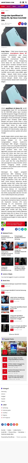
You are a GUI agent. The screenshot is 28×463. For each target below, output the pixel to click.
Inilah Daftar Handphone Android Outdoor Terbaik (7, 253)
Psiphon (5, 415)
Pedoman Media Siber (7, 434)
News (3, 13)
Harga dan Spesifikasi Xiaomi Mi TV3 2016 (20, 251)
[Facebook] (16, 229)
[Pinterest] (8, 424)
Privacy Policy (12, 432)
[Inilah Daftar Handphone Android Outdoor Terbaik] (7, 246)
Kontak (3, 430)
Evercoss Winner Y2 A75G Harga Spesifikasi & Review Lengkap (15, 358)
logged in (11, 277)
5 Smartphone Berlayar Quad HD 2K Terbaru (7, 237)
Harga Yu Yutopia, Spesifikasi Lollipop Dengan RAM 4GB (20, 268)
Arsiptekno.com (7, 2)
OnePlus (5, 413)
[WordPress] (11, 424)
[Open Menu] (23, 2)
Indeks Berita (17, 430)
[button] (20, 2)
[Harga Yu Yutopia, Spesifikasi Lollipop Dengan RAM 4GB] (21, 261)
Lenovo (3, 394)
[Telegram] (22, 229)
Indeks (9, 430)
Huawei (3, 399)
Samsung (3, 391)
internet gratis (7, 410)
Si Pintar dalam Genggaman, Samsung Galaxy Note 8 (16, 364)
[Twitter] (19, 229)
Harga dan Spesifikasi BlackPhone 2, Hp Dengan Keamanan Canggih (6, 268)
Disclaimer (21, 432)
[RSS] (17, 424)
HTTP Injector (6, 417)
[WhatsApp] (25, 229)
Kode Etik (3, 432)
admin (2, 23)
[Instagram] (14, 424)
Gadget (3, 396)
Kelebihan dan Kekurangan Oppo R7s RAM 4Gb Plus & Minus (16, 376)
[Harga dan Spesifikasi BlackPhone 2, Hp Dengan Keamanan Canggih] (7, 262)
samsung (5, 408)
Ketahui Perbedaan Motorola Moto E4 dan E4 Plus (16, 370)
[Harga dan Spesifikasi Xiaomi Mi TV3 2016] (21, 245)
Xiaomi (3, 401)
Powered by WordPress (7, 437)
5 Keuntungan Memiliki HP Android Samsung (20, 237)
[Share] (25, 23)
